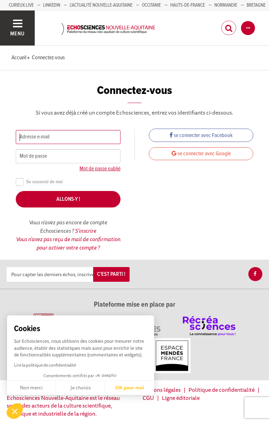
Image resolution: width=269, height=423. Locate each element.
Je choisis (80, 387)
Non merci (31, 387)
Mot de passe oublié (100, 168)
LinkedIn (51, 5)
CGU (148, 397)
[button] (14, 411)
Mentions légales (160, 389)
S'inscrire (85, 230)
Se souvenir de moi (44, 182)
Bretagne (256, 5)
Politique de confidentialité (221, 389)
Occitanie (151, 5)
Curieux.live (21, 5)
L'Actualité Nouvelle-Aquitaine (101, 5)
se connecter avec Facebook (203, 135)
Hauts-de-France (187, 5)
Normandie (225, 5)
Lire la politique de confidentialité (45, 365)
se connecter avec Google (204, 153)
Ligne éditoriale (181, 397)
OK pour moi (129, 387)
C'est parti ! (111, 274)
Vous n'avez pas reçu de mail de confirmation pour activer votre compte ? (68, 243)
